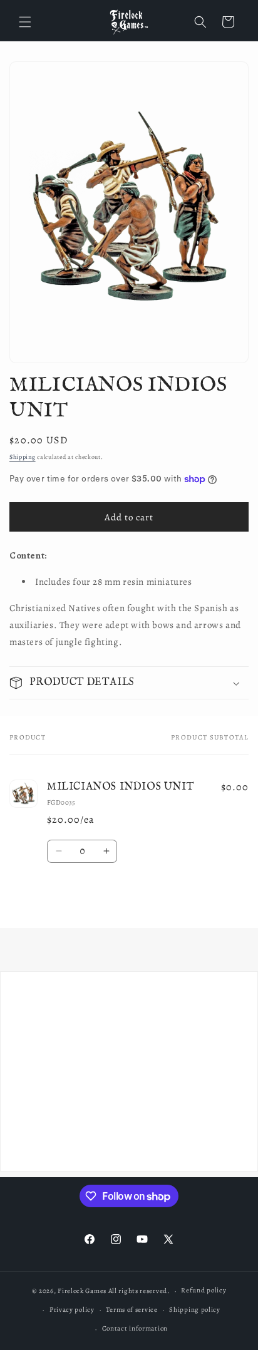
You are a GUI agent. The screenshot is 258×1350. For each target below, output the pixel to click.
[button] (25, 22)
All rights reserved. (139, 1291)
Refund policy (203, 1290)
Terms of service (131, 1309)
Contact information (135, 1328)
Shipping (22, 457)
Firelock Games (82, 1291)
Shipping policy (194, 1309)
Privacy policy (72, 1309)
